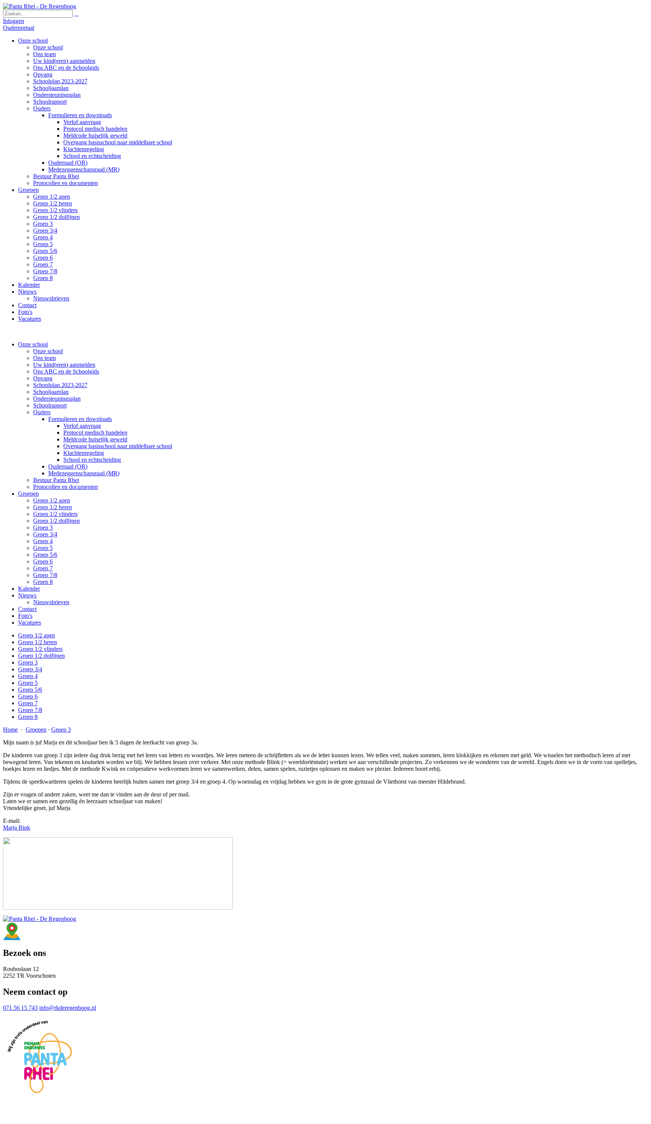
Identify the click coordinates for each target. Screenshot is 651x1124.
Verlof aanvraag (82, 426)
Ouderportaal (18, 28)
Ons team (44, 358)
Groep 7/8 (45, 575)
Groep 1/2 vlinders (55, 514)
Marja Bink (16, 827)
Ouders (41, 412)
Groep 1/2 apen (51, 500)
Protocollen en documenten (65, 487)
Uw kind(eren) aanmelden (64, 364)
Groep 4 (43, 541)
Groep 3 (43, 527)
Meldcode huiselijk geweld (95, 439)
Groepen (28, 493)
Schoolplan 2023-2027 (60, 385)
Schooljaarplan (51, 392)
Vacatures (29, 622)
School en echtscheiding (92, 459)
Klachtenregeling (83, 453)
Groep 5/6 (45, 554)
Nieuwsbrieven (51, 602)
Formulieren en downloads (80, 419)
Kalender (29, 588)
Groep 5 (43, 548)
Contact (27, 609)
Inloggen (13, 21)
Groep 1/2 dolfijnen (56, 521)
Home (10, 729)
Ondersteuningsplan (57, 398)
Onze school (33, 344)
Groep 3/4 (45, 534)
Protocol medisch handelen (95, 432)
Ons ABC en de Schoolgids (66, 371)
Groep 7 (43, 568)
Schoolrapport (50, 405)
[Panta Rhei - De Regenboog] (39, 6)
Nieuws (27, 595)
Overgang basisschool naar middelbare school (117, 446)
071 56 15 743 (20, 1008)
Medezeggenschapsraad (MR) (83, 473)
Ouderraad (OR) (67, 466)
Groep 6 (43, 561)
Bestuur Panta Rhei (56, 480)
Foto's (25, 616)
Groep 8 (43, 582)
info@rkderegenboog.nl (67, 1008)
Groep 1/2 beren (52, 507)
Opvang (42, 378)
